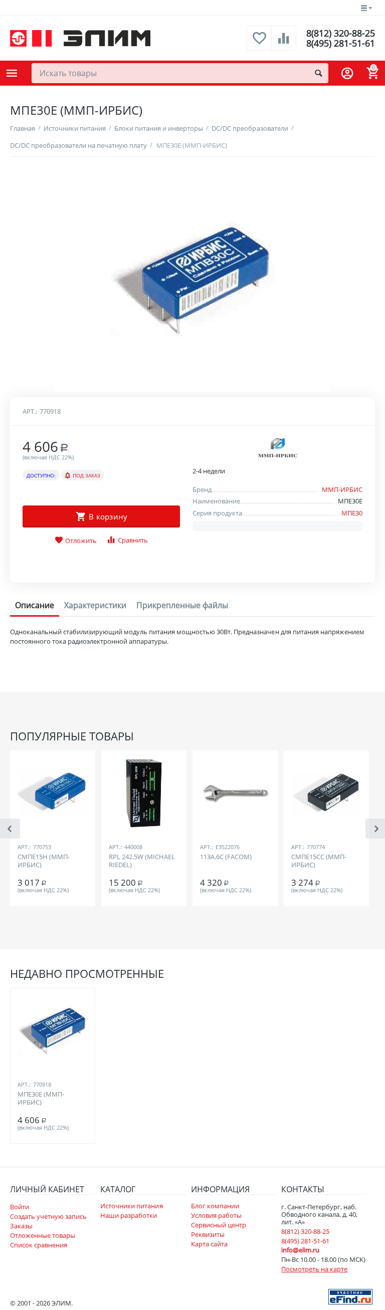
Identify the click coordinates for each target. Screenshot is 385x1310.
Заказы (21, 1225)
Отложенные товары (42, 1235)
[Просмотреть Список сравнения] (284, 43)
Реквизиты (208, 1234)
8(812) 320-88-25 (340, 33)
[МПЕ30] (192, 279)
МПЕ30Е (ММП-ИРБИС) (41, 1099)
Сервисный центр (218, 1224)
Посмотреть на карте (314, 1268)
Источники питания (131, 1205)
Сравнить (133, 540)
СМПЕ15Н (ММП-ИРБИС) (44, 861)
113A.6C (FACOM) (226, 857)
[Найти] (318, 73)
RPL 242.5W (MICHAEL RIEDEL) (142, 861)
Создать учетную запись (48, 1216)
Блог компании (215, 1205)
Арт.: (30, 411)
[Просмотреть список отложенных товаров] (259, 43)
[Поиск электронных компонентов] (350, 1295)
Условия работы (216, 1215)
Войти (19, 1206)
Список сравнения (38, 1244)
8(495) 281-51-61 (340, 43)
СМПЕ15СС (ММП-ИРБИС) (318, 861)
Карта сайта (209, 1243)
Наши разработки (128, 1215)
